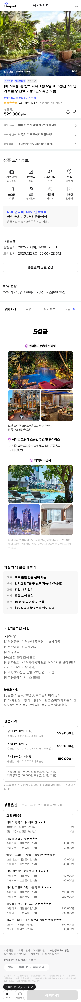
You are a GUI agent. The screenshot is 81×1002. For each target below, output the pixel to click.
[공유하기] (74, 112)
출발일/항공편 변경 (40, 267)
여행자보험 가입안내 (15, 954)
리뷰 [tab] (71, 309)
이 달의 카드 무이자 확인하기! (35, 134)
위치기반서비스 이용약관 (31, 950)
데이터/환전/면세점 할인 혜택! (35, 143)
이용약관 (8, 950)
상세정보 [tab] (49, 309)
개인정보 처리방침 (59, 950)
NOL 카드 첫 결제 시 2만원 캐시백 (37, 125)
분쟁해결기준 (52, 954)
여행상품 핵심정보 (50, 102)
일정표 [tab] (29, 309)
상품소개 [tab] (10, 309)
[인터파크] (8, 5)
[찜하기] (68, 112)
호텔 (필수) (13, 815)
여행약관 (35, 954)
